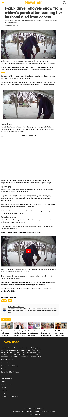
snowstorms (5, 78)
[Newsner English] (33, 2)
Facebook (14, 228)
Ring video (6, 85)
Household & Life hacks (9, 396)
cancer (3, 72)
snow (44, 82)
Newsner (7, 20)
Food (3, 393)
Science (4, 390)
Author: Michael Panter (11, 22)
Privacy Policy (6, 363)
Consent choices (34, 415)
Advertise (4, 369)
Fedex (4, 300)
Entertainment (6, 384)
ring (9, 300)
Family (11, 20)
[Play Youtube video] (28, 251)
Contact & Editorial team (10, 372)
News (3, 381)
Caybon (52, 411)
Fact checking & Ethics (9, 366)
